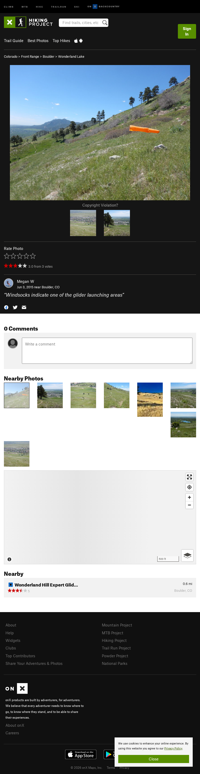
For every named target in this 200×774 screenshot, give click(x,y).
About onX (14, 725)
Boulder (48, 56)
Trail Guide (13, 40)
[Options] (187, 555)
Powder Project (115, 655)
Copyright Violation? (100, 205)
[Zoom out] (189, 505)
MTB (25, 6)
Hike (39, 6)
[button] (6, 307)
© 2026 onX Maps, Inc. (86, 767)
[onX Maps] (16, 692)
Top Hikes (61, 40)
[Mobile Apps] (78, 40)
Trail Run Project (116, 648)
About (10, 625)
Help (9, 632)
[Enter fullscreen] (189, 477)
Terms (111, 767)
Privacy (124, 767)
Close (154, 759)
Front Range (30, 56)
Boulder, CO (51, 287)
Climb (9, 6)
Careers (12, 732)
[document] (153, 752)
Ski (77, 6)
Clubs (10, 648)
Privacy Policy (173, 748)
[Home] (31, 22)
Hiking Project (114, 640)
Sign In (187, 31)
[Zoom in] (189, 497)
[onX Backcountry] (103, 7)
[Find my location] (189, 487)
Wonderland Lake (71, 56)
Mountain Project (117, 625)
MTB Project (112, 632)
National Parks (114, 663)
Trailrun (58, 6)
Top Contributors (20, 655)
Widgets (12, 640)
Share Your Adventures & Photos (34, 663)
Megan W (25, 281)
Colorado (10, 56)
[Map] (100, 517)
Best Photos (38, 40)
